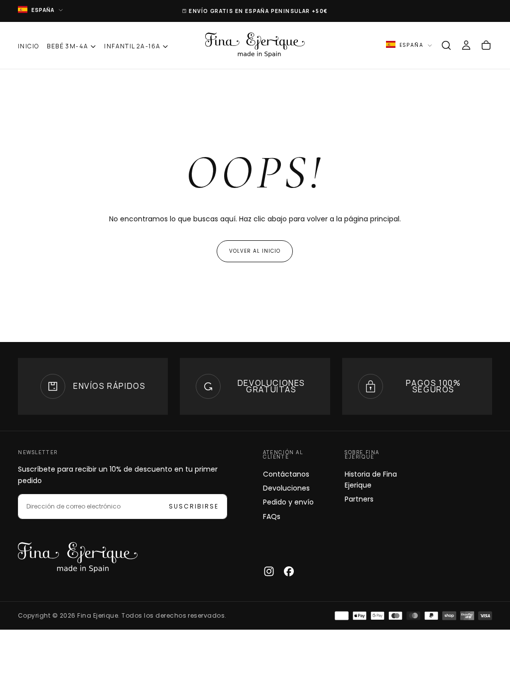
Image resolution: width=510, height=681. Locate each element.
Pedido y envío (288, 502)
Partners (359, 499)
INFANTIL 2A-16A (132, 46)
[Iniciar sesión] (466, 45)
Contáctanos (286, 474)
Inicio (28, 46)
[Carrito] (486, 45)
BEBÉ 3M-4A (67, 46)
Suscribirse (194, 506)
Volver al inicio (254, 251)
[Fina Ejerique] (77, 557)
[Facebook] (289, 571)
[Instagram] (269, 571)
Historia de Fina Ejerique (371, 479)
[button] (446, 45)
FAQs (271, 516)
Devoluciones (286, 488)
